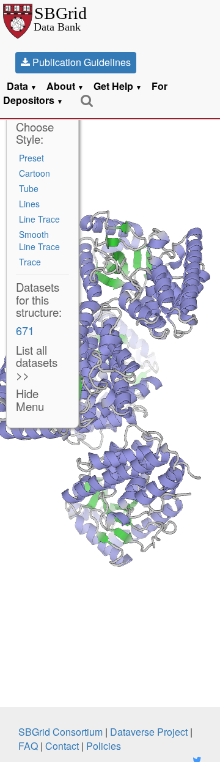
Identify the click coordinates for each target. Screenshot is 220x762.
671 (25, 330)
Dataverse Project (149, 732)
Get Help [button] (118, 86)
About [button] (65, 86)
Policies (103, 746)
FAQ (28, 746)
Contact (62, 746)
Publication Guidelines (80, 62)
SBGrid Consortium (60, 732)
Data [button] (22, 86)
